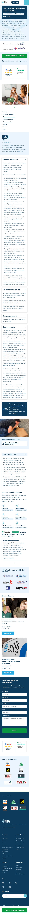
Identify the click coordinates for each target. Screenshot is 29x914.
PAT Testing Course (20, 838)
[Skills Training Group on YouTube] (10, 888)
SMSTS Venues (5, 851)
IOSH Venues (5, 849)
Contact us (4, 842)
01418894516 (19, 867)
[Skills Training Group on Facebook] (4, 883)
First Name (5, 691)
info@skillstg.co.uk (20, 873)
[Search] (25, 895)
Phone (4, 703)
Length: (4, 629)
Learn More (8, 633)
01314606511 (19, 871)
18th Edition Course (20, 840)
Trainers (5, 124)
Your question (6, 715)
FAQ (4, 129)
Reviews (5, 126)
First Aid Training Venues (7, 847)
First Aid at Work (19, 845)
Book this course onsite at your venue (15, 61)
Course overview (7, 122)
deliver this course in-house (17, 406)
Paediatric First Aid (20, 842)
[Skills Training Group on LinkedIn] (10, 883)
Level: (4, 626)
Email (3, 709)
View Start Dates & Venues (14, 56)
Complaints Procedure (7, 868)
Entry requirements (8, 119)
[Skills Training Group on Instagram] (17, 883)
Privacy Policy (5, 866)
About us (4, 840)
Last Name (5, 697)
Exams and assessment (9, 117)
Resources (4, 845)
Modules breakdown (8, 114)
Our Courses (4, 838)
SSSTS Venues (5, 853)
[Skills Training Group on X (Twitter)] (4, 888)
